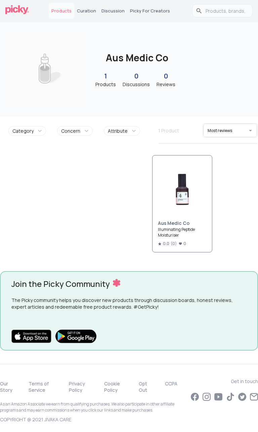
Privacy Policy (77, 386)
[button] (28, 130)
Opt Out (143, 386)
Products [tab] (61, 11)
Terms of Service (39, 386)
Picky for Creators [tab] (150, 11)
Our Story (6, 386)
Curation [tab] (86, 11)
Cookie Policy (112, 386)
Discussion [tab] (113, 11)
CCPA (171, 383)
